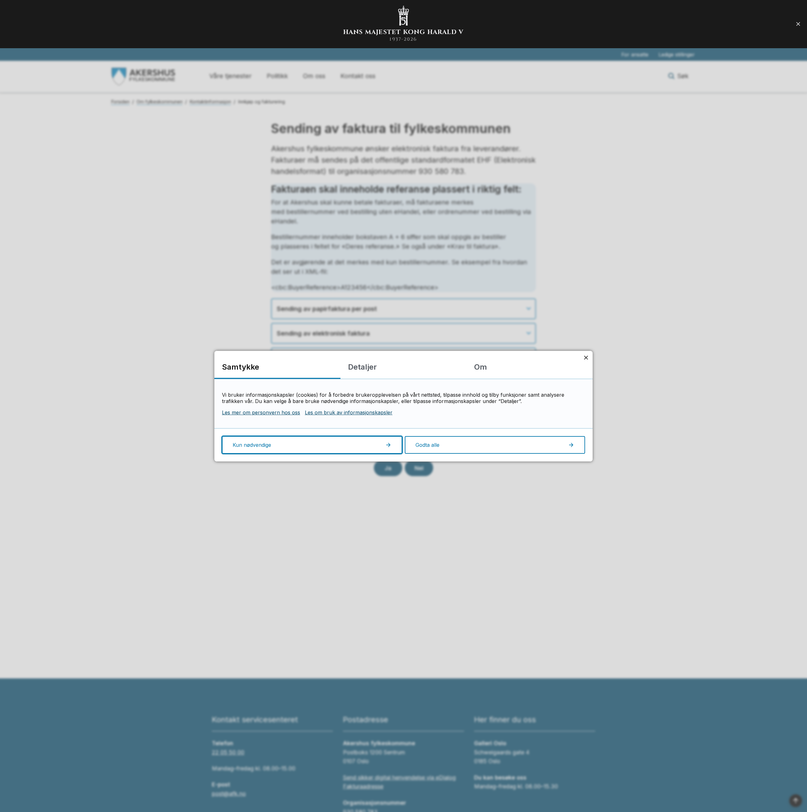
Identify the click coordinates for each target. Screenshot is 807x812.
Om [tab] (480, 366)
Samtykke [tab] (240, 366)
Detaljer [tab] (362, 366)
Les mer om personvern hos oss (261, 412)
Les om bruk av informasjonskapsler (348, 412)
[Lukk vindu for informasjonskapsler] (586, 357)
